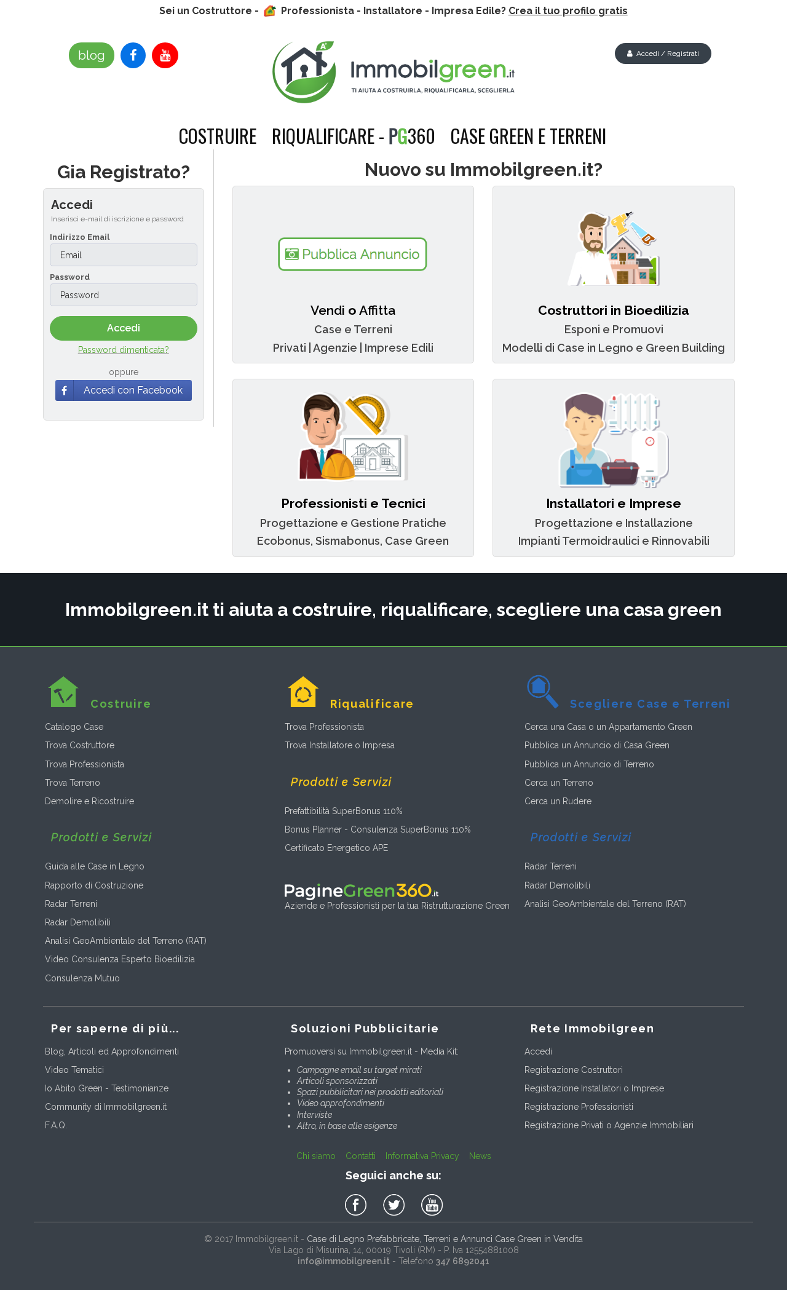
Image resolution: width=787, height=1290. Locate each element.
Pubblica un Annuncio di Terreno (589, 764)
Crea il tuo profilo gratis (568, 11)
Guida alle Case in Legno (94, 866)
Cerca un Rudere (557, 801)
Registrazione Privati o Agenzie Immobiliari (609, 1125)
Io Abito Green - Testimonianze (106, 1088)
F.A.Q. (56, 1125)
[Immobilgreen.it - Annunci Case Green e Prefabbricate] (393, 72)
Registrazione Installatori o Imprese (594, 1088)
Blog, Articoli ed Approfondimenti (112, 1051)
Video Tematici (74, 1070)
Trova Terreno (72, 783)
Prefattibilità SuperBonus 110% (344, 811)
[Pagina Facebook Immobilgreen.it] (133, 55)
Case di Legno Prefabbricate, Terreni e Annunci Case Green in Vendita (445, 1239)
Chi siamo (316, 1156)
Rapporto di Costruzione (94, 885)
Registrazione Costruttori (573, 1070)
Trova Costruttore (79, 745)
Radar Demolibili (78, 922)
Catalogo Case (74, 727)
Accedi (538, 1051)
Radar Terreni (71, 904)
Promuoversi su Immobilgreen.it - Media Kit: (372, 1051)
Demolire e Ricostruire (89, 801)
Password (70, 277)
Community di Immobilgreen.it (106, 1107)
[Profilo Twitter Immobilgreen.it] (396, 1205)
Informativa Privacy (422, 1156)
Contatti (361, 1156)
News (480, 1156)
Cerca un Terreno (558, 783)
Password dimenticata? (123, 350)
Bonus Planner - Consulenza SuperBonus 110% (378, 829)
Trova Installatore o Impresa (340, 745)
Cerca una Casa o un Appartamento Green (608, 727)
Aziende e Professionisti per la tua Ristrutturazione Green (397, 906)
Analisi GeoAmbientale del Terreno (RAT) (126, 941)
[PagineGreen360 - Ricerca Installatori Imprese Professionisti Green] (361, 891)
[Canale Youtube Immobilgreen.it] (165, 55)
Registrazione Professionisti (578, 1107)
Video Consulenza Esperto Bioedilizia (120, 959)
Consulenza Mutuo (82, 978)
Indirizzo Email (79, 237)
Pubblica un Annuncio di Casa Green (597, 745)
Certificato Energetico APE (336, 848)
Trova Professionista (84, 764)
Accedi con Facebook (133, 390)
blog (91, 55)
